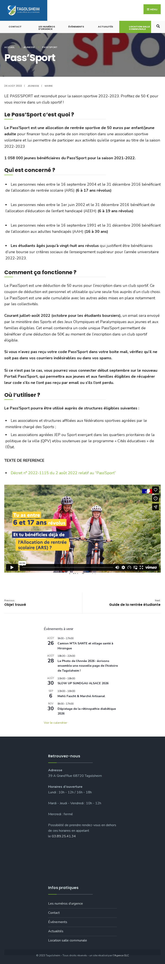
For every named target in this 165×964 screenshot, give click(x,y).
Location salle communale (139, 28)
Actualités (105, 26)
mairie (49, 85)
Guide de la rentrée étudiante (134, 603)
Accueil (9, 47)
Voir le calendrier (55, 723)
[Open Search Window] (158, 26)
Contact (15, 26)
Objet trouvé (15, 603)
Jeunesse (29, 47)
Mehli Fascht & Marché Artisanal (81, 696)
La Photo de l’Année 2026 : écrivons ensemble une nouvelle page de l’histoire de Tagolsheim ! (88, 666)
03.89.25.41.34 (64, 836)
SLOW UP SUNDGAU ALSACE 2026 (83, 683)
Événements (76, 26)
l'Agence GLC (121, 955)
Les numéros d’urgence (46, 28)
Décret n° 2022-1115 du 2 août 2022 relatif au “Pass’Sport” (63, 472)
